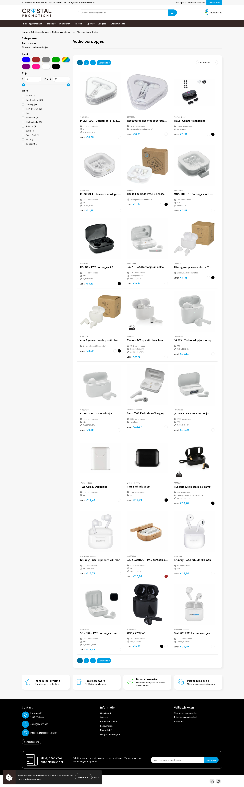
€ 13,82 (87, 649)
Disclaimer (179, 721)
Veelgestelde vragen (110, 734)
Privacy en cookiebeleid (185, 717)
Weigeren (95, 777)
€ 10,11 (181, 353)
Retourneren (106, 725)
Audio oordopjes (29, 43)
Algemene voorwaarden (185, 712)
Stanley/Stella (118, 23)
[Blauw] (26, 59)
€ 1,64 (133, 204)
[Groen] (56, 59)
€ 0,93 (133, 134)
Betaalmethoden (108, 721)
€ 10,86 (134, 576)
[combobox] (123, 12)
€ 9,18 (86, 430)
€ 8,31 (86, 283)
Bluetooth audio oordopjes (35, 47)
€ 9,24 (133, 283)
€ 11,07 (134, 426)
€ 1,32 (180, 134)
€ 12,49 (87, 500)
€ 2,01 (180, 210)
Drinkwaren (64, 23)
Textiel (50, 23)
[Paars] (26, 66)
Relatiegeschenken (32, 23)
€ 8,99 (86, 350)
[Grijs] (46, 59)
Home (25, 32)
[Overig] (66, 59)
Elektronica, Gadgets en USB (66, 32)
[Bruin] (36, 59)
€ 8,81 (180, 277)
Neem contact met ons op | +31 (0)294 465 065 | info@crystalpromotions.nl (58, 2)
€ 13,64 (181, 573)
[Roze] (36, 66)
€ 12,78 (181, 503)
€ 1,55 (86, 210)
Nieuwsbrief (214, 2)
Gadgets (102, 23)
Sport (90, 23)
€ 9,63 (133, 646)
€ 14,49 (181, 646)
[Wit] (46, 66)
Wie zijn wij (181, 2)
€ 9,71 (133, 356)
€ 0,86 (86, 137)
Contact (201, 2)
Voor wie (192, 2)
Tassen (78, 23)
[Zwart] (56, 66)
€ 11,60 (181, 430)
